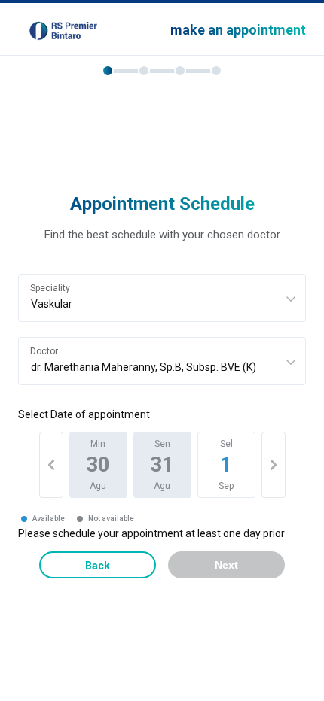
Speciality (50, 288)
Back (97, 566)
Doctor (44, 351)
